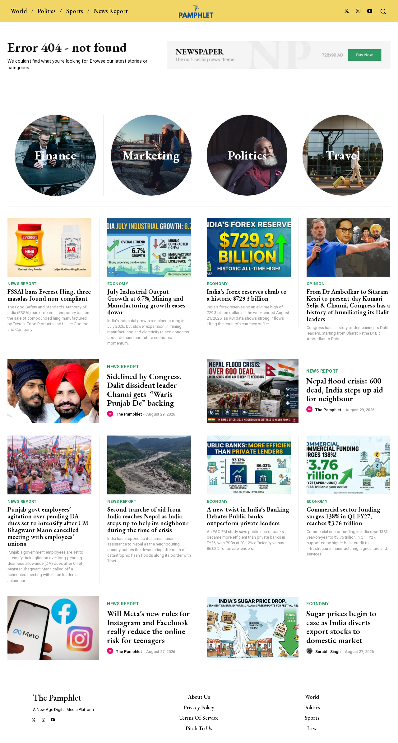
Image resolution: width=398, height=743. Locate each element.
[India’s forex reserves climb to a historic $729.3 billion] (249, 247)
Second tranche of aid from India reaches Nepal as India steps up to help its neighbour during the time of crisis (147, 519)
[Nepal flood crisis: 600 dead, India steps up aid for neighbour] (252, 391)
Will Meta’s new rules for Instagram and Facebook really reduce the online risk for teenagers (148, 626)
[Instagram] (358, 11)
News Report (22, 284)
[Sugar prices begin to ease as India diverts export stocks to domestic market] (252, 628)
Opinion (316, 284)
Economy (117, 284)
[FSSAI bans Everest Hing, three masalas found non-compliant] (49, 247)
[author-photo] (111, 414)
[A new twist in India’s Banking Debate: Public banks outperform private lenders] (249, 465)
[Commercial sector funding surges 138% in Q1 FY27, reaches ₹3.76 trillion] (349, 465)
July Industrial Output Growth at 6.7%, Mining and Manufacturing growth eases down (146, 302)
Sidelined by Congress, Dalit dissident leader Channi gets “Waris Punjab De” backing (144, 389)
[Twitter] (346, 11)
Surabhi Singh (327, 651)
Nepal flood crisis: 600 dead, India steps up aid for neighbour (344, 389)
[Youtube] (370, 11)
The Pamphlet (129, 414)
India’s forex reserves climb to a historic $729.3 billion (247, 295)
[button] (383, 11)
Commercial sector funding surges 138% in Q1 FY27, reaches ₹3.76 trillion (343, 516)
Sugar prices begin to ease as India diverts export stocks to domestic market (341, 626)
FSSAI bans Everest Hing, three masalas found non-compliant (49, 295)
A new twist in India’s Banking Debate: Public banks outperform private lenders (248, 516)
